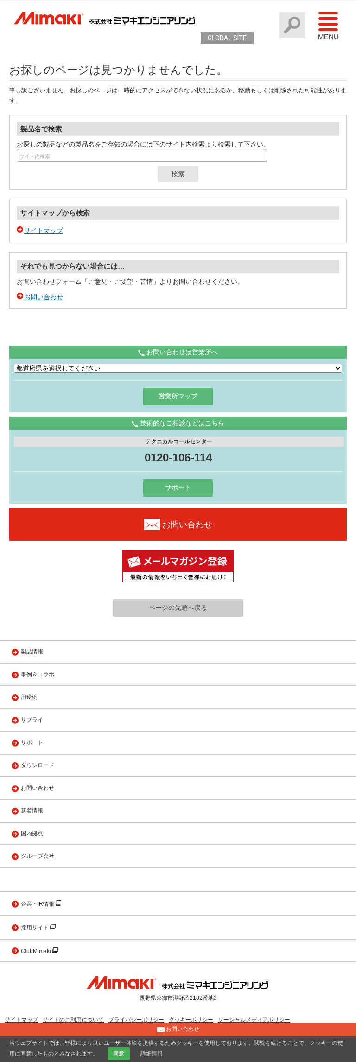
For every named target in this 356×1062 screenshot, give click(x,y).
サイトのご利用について (73, 1020)
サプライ (32, 720)
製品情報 (32, 651)
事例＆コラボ (37, 674)
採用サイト (35, 927)
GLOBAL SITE (227, 38)
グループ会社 (37, 856)
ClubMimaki (36, 951)
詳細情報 (151, 1053)
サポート (178, 487)
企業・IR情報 (38, 904)
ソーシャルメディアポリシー (254, 1020)
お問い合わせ (43, 297)
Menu (328, 37)
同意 (118, 1053)
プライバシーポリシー (136, 1020)
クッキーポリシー (191, 1020)
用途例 (29, 697)
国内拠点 (32, 833)
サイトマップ (43, 230)
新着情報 (32, 810)
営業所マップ (178, 396)
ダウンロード (37, 765)
